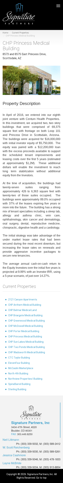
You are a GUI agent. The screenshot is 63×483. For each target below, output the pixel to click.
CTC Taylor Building (19, 357)
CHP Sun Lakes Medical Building (26, 341)
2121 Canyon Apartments (22, 299)
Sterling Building (17, 389)
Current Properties (20, 33)
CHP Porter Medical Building (23, 331)
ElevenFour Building (19, 363)
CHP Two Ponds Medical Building (26, 347)
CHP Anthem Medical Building (24, 304)
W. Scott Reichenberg (16, 447)
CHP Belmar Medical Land (22, 310)
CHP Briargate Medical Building (25, 315)
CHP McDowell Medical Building (25, 326)
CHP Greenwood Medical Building (26, 320)
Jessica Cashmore (14, 455)
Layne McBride (12, 463)
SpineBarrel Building (19, 384)
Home (5, 33)
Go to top (41, 477)
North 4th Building (18, 373)
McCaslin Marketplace (20, 368)
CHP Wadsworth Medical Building (26, 352)
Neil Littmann (11, 440)
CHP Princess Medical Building (25, 336)
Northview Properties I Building (25, 378)
